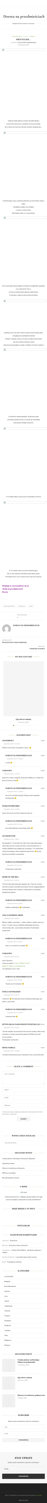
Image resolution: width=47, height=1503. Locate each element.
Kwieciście (13, 1240)
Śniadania (7, 1321)
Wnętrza (32, 36)
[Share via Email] (29, 617)
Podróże (7, 1311)
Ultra (6, 1335)
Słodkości (7, 1325)
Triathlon (7, 1330)
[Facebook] (34, 3)
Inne (26, 36)
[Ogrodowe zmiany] (23, 688)
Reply (43, 740)
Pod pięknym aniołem (14, 1262)
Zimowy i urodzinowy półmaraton (13, 1168)
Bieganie (7, 1281)
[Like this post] (21, 617)
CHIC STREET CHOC (22, 963)
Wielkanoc (7, 1340)
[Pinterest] (39, 3)
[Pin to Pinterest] (27, 617)
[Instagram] (37, 3)
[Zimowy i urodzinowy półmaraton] (8, 1400)
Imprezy (7, 1291)
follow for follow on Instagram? (12, 966)
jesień (31, 606)
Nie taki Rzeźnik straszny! (10, 1178)
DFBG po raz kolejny (9, 1173)
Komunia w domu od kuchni (18, 1245)
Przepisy (7, 1316)
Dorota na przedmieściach (27, 42)
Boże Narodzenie (17, 36)
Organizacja (8, 1306)
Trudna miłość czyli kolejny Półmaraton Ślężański (18, 1158)
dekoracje (21, 606)
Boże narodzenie (9, 606)
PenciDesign (38, 1495)
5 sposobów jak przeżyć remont (26, 1257)
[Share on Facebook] (24, 617)
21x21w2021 (8, 1276)
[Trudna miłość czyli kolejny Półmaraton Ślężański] (8, 1365)
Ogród (6, 1301)
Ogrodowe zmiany (23, 719)
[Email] (41, 3)
